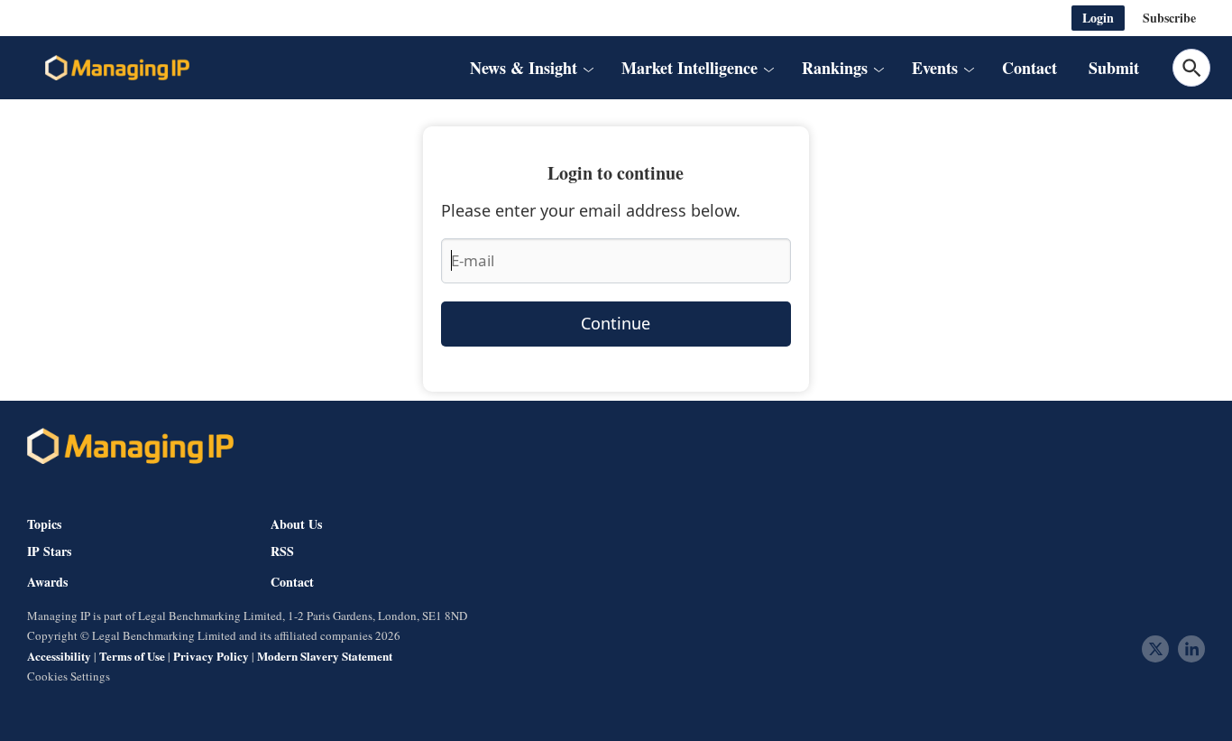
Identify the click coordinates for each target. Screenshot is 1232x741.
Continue (615, 323)
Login (1098, 17)
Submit (1114, 67)
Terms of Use (132, 655)
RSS (282, 551)
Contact (1029, 67)
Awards (47, 582)
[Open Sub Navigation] (587, 68)
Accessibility (59, 655)
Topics (44, 523)
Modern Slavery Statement (324, 655)
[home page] (117, 67)
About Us (296, 523)
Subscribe (1169, 17)
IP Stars (49, 551)
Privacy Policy (211, 655)
